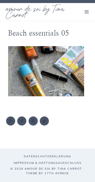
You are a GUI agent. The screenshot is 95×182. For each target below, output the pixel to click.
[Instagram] (10, 121)
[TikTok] (44, 121)
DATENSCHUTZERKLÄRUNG (47, 156)
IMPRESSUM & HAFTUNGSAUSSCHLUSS (47, 163)
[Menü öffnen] (86, 12)
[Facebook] (21, 121)
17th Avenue (57, 173)
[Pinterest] (33, 121)
